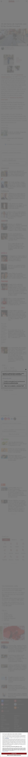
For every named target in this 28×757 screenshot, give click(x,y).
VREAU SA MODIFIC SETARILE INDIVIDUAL (14, 755)
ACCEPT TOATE (14, 753)
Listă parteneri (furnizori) (5, 751)
